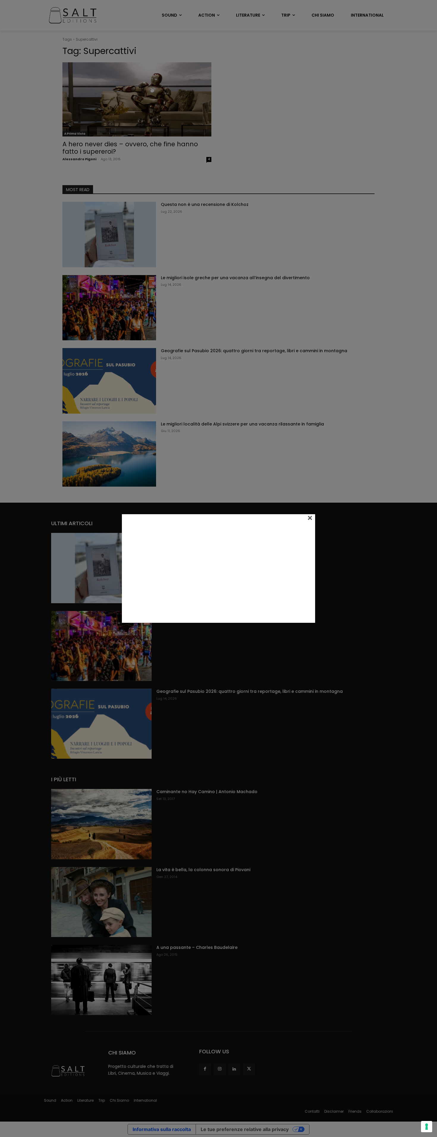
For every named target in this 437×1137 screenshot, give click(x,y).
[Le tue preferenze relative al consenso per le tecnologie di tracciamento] (426, 1126)
